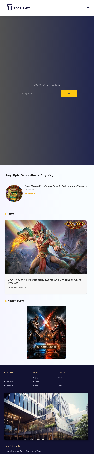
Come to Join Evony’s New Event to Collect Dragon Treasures (56, 186)
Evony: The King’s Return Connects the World (23, 451)
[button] (88, 7)
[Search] (69, 93)
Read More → (31, 193)
